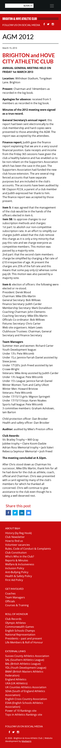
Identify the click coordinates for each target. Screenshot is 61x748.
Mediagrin (26, 741)
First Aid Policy (14, 580)
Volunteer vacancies (17, 545)
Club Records (13, 619)
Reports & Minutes (16, 560)
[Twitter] (48, 24)
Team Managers (15, 597)
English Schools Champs (20, 630)
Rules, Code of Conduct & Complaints (28, 548)
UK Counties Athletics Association (25, 687)
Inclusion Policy (14, 568)
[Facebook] (44, 24)
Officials (10, 601)
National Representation (20, 634)
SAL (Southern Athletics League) (24, 660)
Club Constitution (16, 552)
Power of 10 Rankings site (20, 710)
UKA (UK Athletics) (16, 683)
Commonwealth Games (19, 627)
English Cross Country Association (26, 699)
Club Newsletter (15, 537)
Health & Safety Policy (18, 576)
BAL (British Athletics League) (23, 664)
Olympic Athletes (15, 623)
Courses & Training (17, 605)
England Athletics (15, 679)
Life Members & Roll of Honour (24, 642)
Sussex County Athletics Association (27, 656)
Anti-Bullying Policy (16, 572)
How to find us (14, 541)
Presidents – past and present (23, 638)
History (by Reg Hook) (18, 533)
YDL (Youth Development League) (25, 667)
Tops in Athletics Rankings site (23, 714)
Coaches (10, 593)
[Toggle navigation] (51, 6)
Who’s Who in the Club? (19, 556)
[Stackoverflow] (53, 24)
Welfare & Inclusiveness (19, 564)
